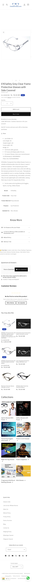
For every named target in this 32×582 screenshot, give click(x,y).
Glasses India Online (9, 573)
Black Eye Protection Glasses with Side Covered (7, 386)
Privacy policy (8, 576)
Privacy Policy (6, 516)
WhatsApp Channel (8, 535)
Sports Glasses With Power (7, 419)
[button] (3, 5)
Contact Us (6, 528)
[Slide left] (12, 80)
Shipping (9, 97)
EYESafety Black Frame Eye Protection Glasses (22, 386)
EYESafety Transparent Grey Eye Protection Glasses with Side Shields (8, 362)
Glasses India (6, 502)
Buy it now (16, 114)
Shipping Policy (7, 531)
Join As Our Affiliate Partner (10, 505)
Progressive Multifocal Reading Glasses (8, 481)
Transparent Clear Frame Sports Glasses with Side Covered (23, 333)
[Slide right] (19, 80)
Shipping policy (24, 576)
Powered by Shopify (18, 573)
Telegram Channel (8, 539)
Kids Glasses (20, 480)
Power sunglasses (21, 459)
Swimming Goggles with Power (7, 439)
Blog (4, 524)
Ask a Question (22, 269)
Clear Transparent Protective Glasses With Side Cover (22, 361)
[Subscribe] (24, 550)
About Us (5, 509)
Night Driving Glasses (7, 459)
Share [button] (4, 133)
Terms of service (7, 520)
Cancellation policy (22, 578)
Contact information (11, 578)
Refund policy (27, 573)
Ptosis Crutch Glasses (22, 439)
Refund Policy (7, 513)
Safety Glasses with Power (22, 419)
